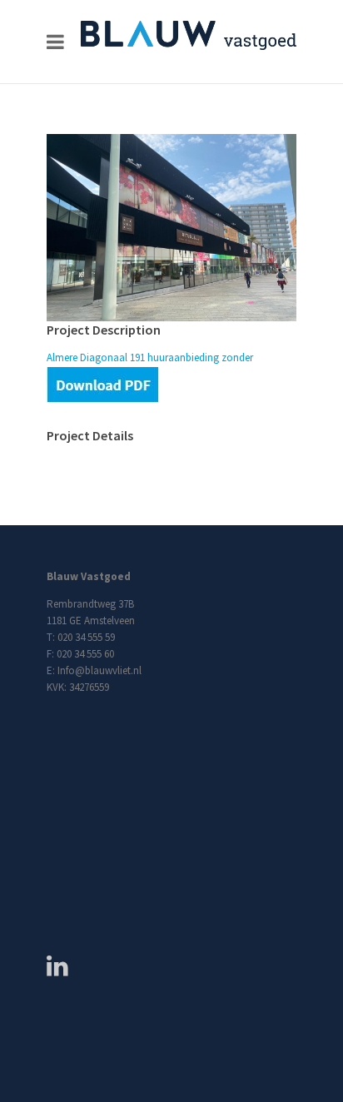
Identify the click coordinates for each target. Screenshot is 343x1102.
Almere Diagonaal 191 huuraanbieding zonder (150, 357)
